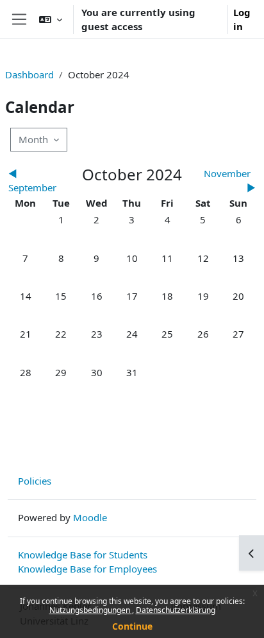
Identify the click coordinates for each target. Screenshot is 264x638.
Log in (242, 19)
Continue (132, 626)
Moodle (90, 517)
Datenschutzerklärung (175, 610)
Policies (34, 480)
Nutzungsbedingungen (90, 610)
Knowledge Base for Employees (87, 568)
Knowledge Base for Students (82, 554)
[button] (50, 19)
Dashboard (29, 74)
